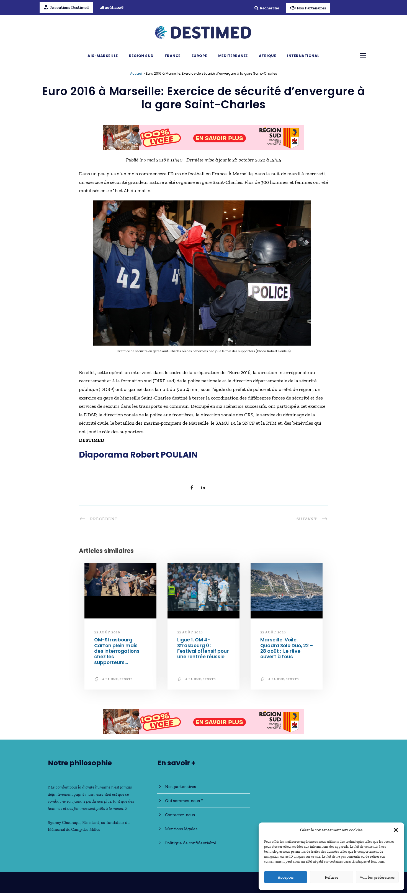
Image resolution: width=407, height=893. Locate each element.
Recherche (269, 8)
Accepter (286, 877)
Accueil (136, 73)
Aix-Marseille (102, 55)
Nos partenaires (180, 786)
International (303, 55)
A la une (110, 679)
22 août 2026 (107, 632)
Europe (199, 55)
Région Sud (141, 55)
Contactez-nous (180, 814)
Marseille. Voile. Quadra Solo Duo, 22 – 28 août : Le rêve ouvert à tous (286, 648)
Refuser (331, 877)
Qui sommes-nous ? (184, 800)
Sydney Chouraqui (64, 822)
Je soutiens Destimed (69, 7)
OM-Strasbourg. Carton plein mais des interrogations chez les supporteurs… (117, 651)
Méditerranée (233, 55)
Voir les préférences (377, 877)
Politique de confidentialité (190, 842)
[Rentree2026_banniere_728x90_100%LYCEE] (203, 137)
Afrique (267, 55)
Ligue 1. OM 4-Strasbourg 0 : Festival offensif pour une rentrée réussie (203, 648)
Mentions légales (181, 828)
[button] (396, 830)
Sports (126, 679)
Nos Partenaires (311, 8)
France (173, 55)
